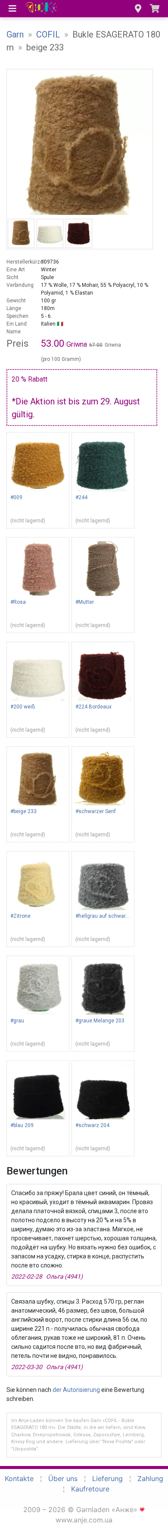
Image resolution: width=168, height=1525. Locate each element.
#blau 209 (22, 1125)
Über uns (63, 1478)
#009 (16, 497)
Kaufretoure (90, 1489)
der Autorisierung (76, 1389)
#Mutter (84, 602)
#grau (17, 1021)
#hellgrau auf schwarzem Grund (113, 916)
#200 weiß (22, 707)
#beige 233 (23, 811)
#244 (81, 497)
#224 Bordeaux (93, 707)
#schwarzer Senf (95, 811)
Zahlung (150, 1478)
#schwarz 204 (92, 1125)
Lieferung (107, 1478)
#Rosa (18, 602)
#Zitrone (20, 916)
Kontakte (19, 1478)
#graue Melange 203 (99, 1021)
